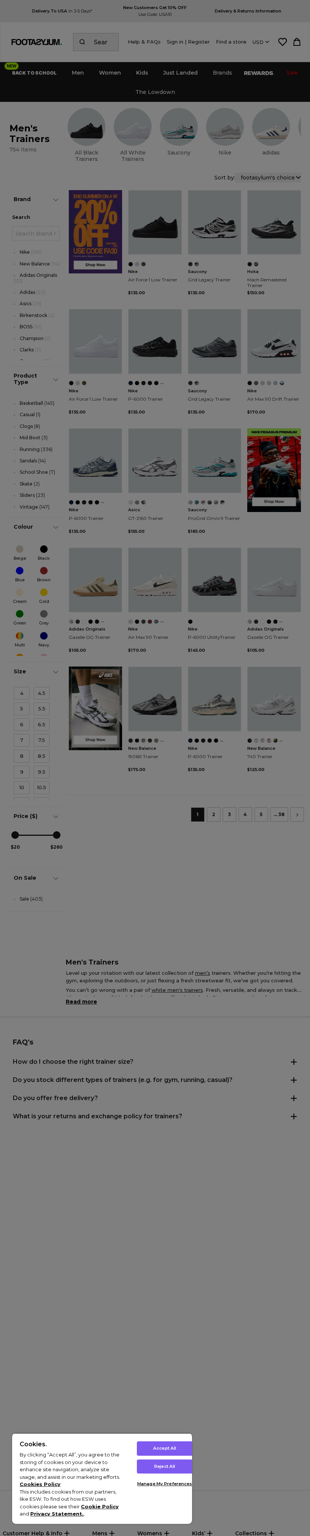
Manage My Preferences (164, 1483)
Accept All (164, 1448)
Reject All (164, 1466)
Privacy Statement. (57, 1514)
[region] (102, 1478)
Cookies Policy (40, 1484)
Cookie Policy (100, 1506)
